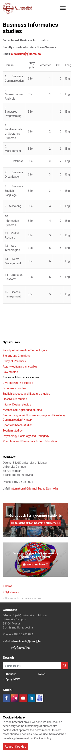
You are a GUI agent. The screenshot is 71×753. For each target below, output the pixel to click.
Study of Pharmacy (14, 361)
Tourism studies (13, 430)
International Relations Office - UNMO (17, 8)
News (42, 674)
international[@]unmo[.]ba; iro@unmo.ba (34, 488)
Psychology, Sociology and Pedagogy (26, 436)
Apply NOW (12, 679)
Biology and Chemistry (16, 355)
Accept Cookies (15, 746)
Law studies (10, 372)
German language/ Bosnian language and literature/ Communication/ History (34, 417)
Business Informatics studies (21, 377)
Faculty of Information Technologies (25, 350)
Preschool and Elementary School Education (30, 441)
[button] (64, 665)
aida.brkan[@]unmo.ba (26, 54)
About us (10, 674)
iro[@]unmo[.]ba (20, 648)
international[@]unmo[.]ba (26, 641)
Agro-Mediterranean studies (20, 366)
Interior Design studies (17, 404)
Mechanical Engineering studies (22, 410)
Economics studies (14, 388)
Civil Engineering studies (18, 383)
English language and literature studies (26, 393)
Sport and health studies (18, 425)
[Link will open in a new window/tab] (6, 698)
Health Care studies (15, 399)
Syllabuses (11, 342)
